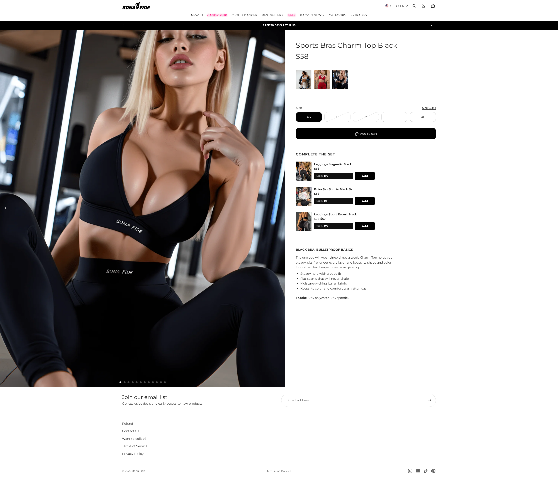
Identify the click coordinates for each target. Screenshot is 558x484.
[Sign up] (429, 400)
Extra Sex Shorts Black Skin (335, 189)
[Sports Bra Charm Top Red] (322, 80)
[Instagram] (410, 471)
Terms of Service (134, 446)
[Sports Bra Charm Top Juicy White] (303, 80)
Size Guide (429, 107)
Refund (127, 424)
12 (165, 382)
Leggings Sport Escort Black (335, 214)
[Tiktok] (425, 471)
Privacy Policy (133, 454)
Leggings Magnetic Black (333, 164)
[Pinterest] (433, 471)
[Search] (414, 6)
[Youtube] (418, 471)
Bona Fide (138, 470)
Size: (319, 176)
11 (161, 382)
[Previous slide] (123, 25)
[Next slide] (431, 25)
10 (157, 382)
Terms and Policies (279, 471)
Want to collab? (134, 439)
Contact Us (130, 431)
